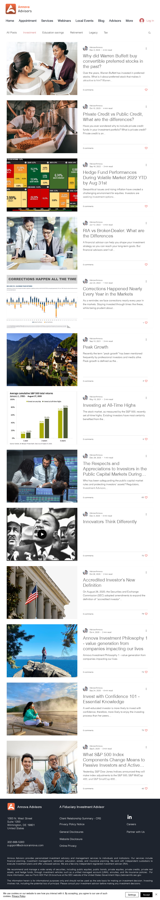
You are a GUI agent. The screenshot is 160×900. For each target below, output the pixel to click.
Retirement (76, 32)
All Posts (12, 32)
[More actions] (147, 48)
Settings (132, 894)
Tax (106, 32)
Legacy (93, 32)
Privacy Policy (18, 896)
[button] (149, 33)
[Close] (156, 894)
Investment (29, 32)
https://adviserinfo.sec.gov (128, 875)
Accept (146, 894)
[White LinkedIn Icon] (129, 817)
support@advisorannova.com (25, 845)
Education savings (53, 32)
